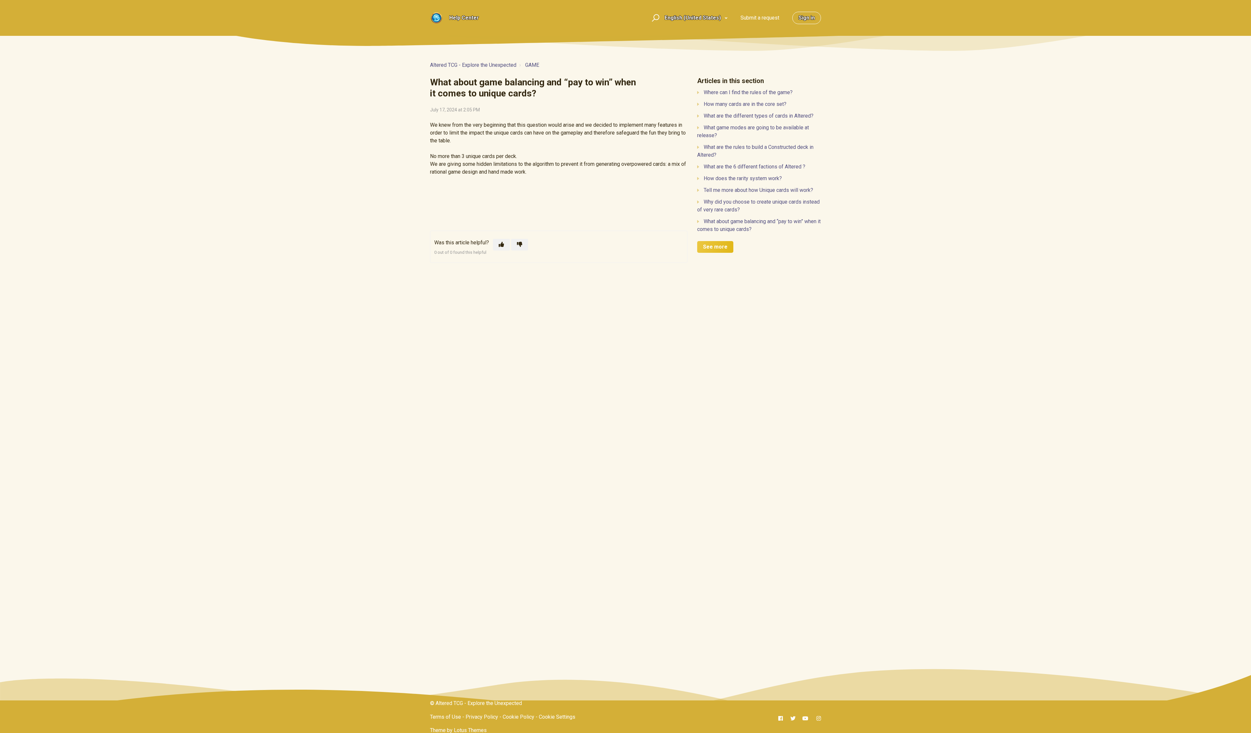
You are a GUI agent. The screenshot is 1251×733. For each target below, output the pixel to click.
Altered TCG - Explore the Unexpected (473, 65)
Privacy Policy (482, 717)
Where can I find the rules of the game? (748, 92)
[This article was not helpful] (519, 245)
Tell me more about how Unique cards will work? (758, 190)
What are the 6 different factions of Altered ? (754, 167)
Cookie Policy (518, 717)
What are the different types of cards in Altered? (758, 116)
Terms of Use (445, 717)
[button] (654, 18)
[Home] (436, 17)
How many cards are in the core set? (745, 104)
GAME (532, 65)
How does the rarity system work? (743, 178)
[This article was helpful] (501, 245)
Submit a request (760, 18)
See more (715, 247)
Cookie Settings (557, 717)
